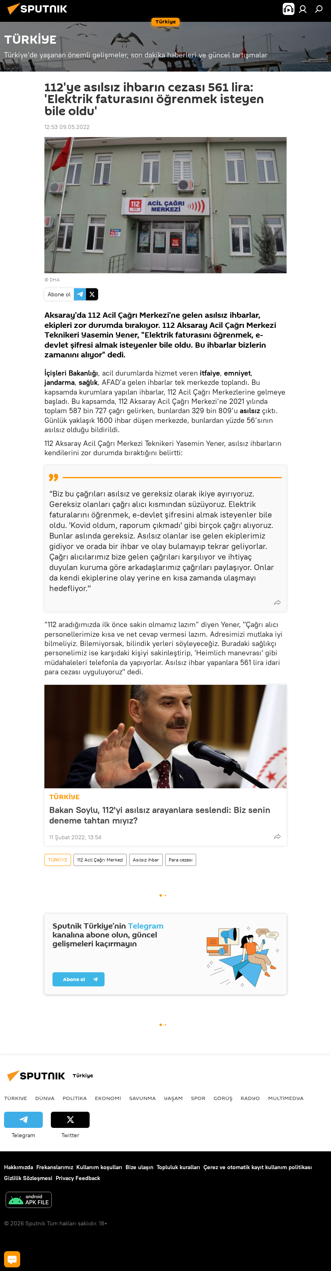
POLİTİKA (75, 1098)
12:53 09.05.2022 (67, 127)
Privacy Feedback (78, 1178)
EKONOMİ (108, 1098)
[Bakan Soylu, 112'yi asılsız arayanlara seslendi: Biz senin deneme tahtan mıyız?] (165, 736)
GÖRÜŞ (223, 1098)
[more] (277, 602)
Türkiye (15, 1098)
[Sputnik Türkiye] (39, 15)
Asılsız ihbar (146, 860)
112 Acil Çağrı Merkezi (100, 860)
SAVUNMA (142, 1098)
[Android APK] (28, 1201)
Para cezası (181, 860)
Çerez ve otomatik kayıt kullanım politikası (257, 1167)
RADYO (250, 1098)
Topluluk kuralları (178, 1167)
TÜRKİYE (64, 797)
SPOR (198, 1098)
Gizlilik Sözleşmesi (28, 1178)
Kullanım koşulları (99, 1167)
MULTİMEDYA (286, 1098)
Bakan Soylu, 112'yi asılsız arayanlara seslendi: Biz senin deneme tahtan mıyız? (159, 815)
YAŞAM (173, 1098)
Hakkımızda (18, 1167)
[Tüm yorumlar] (12, 1259)
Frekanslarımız (54, 1167)
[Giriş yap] (303, 9)
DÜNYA (44, 1098)
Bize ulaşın (139, 1167)
